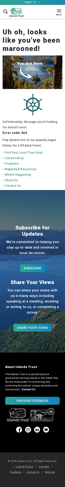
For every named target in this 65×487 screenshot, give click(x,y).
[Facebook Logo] (19, 431)
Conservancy (14, 158)
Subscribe (32, 268)
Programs (12, 163)
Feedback (15, 472)
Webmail (50, 472)
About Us (11, 180)
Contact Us (13, 185)
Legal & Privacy (24, 466)
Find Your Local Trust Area (24, 152)
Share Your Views (32, 327)
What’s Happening (18, 174)
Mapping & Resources (21, 169)
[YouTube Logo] (46, 431)
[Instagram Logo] (28, 431)
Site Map (44, 466)
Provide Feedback (32, 401)
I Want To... (32, 2)
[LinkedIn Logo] (37, 431)
